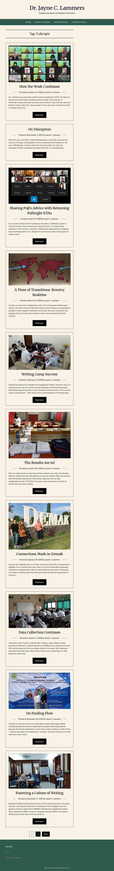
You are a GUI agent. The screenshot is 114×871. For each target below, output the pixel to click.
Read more (39, 115)
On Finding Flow (39, 713)
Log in (8, 853)
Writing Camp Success (39, 374)
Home (28, 22)
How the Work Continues (39, 86)
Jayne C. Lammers (52, 92)
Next (46, 834)
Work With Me (61, 22)
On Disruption (39, 129)
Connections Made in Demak (39, 554)
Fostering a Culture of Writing (39, 793)
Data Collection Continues (39, 632)
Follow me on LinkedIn (13, 858)
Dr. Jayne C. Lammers (57, 8)
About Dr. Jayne (42, 22)
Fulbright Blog (78, 22)
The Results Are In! (39, 463)
